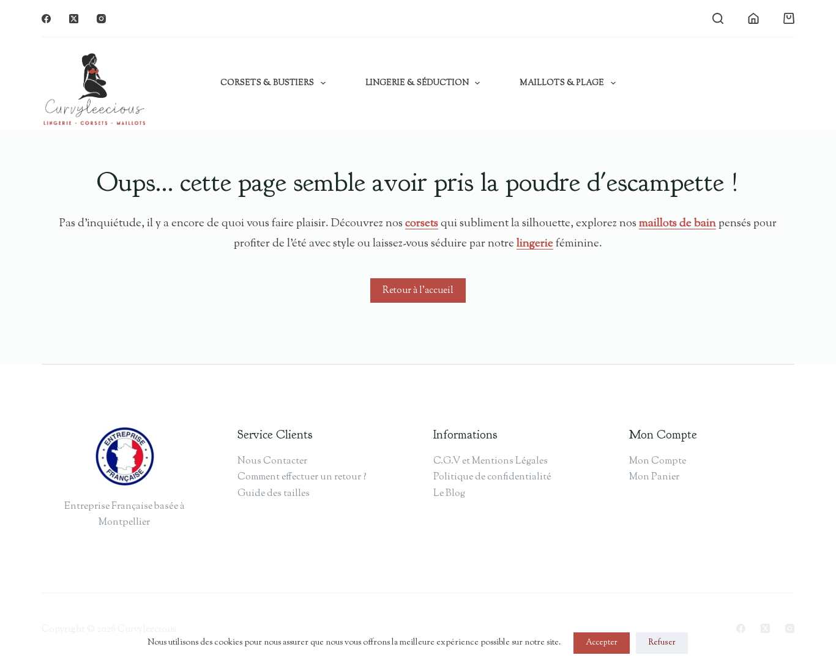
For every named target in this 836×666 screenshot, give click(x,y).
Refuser (662, 642)
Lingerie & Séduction (417, 83)
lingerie (535, 243)
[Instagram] (101, 18)
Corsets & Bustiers (267, 83)
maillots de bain (677, 223)
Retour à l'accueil (418, 290)
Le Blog (449, 494)
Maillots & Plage (562, 83)
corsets (421, 223)
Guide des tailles (273, 494)
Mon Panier (654, 477)
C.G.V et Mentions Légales (490, 461)
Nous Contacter (272, 461)
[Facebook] (46, 18)
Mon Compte (657, 461)
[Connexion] (753, 18)
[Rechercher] (717, 18)
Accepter (602, 642)
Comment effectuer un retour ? (302, 477)
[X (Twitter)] (73, 18)
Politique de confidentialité (492, 477)
